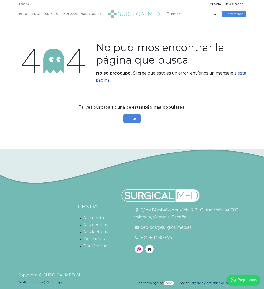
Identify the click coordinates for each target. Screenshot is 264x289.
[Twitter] (139, 249)
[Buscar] (215, 14)
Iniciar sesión (234, 3)
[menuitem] (23, 14)
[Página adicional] (149, 249)
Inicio (132, 118)
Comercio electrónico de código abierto (217, 283)
